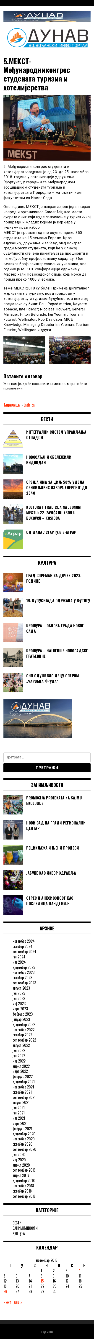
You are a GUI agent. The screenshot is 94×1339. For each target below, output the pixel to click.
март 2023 (20, 1008)
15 (42, 1281)
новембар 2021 (23, 1087)
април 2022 (21, 1066)
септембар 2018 (24, 1196)
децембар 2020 (24, 1134)
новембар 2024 (24, 941)
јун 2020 (19, 1154)
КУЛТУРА (19, 1233)
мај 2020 (19, 1159)
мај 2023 (19, 1003)
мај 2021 (19, 1118)
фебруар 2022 (23, 1076)
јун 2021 (19, 1113)
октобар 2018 (22, 1191)
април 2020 (21, 1165)
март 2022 (20, 1071)
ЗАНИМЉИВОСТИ (25, 1228)
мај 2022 (19, 1061)
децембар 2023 (24, 967)
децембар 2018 (24, 1180)
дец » (18, 1302)
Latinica (29, 405)
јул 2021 (19, 1107)
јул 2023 (19, 993)
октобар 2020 (22, 1144)
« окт (7, 1302)
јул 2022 (19, 1050)
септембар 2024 (24, 951)
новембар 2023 (23, 972)
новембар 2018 (23, 1185)
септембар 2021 (24, 1097)
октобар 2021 (22, 1092)
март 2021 (20, 1123)
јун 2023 (19, 998)
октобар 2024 (22, 946)
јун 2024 (19, 957)
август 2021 (21, 1102)
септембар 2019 (24, 1170)
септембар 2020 (24, 1149)
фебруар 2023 (23, 1014)
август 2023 (21, 988)
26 (5, 1291)
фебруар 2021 (22, 1128)
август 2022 (21, 1045)
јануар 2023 (21, 1019)
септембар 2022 (24, 1040)
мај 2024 (19, 962)
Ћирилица (12, 405)
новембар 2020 (24, 1139)
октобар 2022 (22, 1034)
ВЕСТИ (17, 1223)
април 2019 (21, 1175)
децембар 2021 (24, 1081)
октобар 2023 (22, 977)
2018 (50, 1331)
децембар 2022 (24, 1024)
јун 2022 (19, 1055)
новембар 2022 (23, 1029)
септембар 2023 (24, 983)
